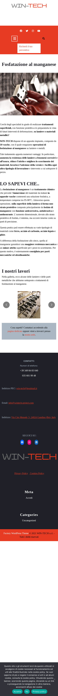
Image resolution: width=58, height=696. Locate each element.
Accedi (29, 498)
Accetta (17, 691)
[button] (51, 304)
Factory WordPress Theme (16, 533)
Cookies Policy (36, 473)
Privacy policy (39, 691)
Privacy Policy (21, 473)
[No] (54, 679)
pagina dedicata (15, 331)
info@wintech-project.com (21, 403)
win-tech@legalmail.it (26, 388)
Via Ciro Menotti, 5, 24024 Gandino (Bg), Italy (33, 417)
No (27, 691)
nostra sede (30, 334)
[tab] (14, 38)
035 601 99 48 (29, 375)
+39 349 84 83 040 (29, 370)
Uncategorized (29, 520)
